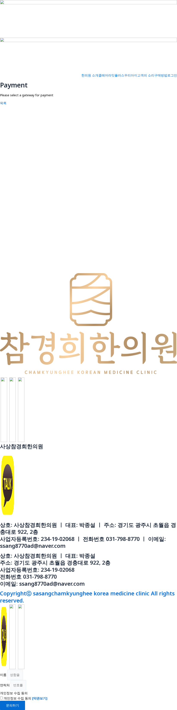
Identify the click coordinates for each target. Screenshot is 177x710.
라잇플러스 (116, 75)
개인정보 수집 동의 (14, 693)
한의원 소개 (89, 75)
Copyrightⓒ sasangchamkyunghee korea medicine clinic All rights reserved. (87, 597)
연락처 (5, 685)
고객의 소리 (145, 75)
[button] (3, 103)
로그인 (172, 75)
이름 (3, 675)
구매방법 (160, 75)
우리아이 (130, 75)
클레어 (103, 75)
